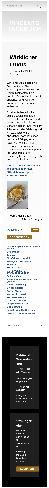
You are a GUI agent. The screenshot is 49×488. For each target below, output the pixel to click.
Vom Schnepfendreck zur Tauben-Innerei (24, 247)
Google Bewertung (16, 284)
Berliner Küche (14, 276)
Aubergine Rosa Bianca (19, 261)
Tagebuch (15, 74)
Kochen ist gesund (16, 297)
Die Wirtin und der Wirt (18, 258)
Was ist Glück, (14, 268)
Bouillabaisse (14, 252)
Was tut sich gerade (17, 294)
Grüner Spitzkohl (15, 288)
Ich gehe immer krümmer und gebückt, (22, 280)
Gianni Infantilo (14, 307)
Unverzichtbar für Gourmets (21, 313)
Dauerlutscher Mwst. (17, 300)
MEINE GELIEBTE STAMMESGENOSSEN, (18, 272)
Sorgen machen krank (18, 304)
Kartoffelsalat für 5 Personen (21, 310)
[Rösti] (17, 208)
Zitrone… (11, 255)
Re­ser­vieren (20, 237)
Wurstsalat (12, 264)
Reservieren (28, 469)
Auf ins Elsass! (14, 291)
